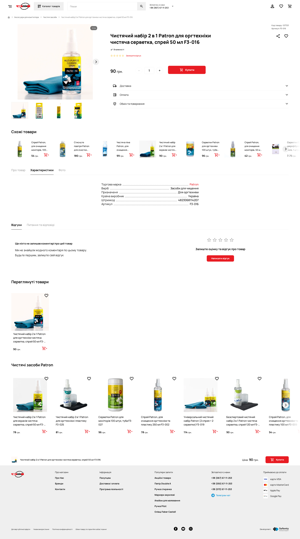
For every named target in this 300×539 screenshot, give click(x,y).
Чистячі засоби (50, 17)
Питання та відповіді (40, 225)
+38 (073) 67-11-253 (221, 489)
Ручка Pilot (160, 506)
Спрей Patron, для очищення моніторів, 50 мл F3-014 (253, 148)
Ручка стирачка (163, 489)
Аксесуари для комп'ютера (26, 17)
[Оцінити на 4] (226, 239)
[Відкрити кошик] (289, 6)
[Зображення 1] (19, 110)
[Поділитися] (278, 36)
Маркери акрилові (165, 495)
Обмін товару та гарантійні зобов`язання (91, 529)
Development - (266, 529)
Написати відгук (220, 258)
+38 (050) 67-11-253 (221, 483)
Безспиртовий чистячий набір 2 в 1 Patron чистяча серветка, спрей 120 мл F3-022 (242, 422)
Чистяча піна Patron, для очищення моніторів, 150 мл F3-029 (124, 150)
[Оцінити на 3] (220, 239)
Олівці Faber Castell (165, 512)
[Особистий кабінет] (272, 6)
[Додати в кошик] (46, 154)
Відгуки (16, 225)
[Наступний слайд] (96, 62)
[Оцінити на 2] (214, 239)
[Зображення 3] (58, 110)
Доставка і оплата (109, 483)
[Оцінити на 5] (231, 239)
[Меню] (10, 6)
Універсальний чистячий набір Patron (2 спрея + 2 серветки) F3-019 (198, 420)
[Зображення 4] (78, 110)
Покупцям (105, 478)
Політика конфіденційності (62, 529)
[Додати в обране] (286, 36)
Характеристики (42, 170)
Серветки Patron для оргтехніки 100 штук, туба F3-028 (210, 148)
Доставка (125, 86)
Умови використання (41, 529)
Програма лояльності (111, 489)
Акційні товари (163, 478)
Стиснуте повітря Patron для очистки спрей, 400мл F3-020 (81, 150)
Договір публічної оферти (20, 529)
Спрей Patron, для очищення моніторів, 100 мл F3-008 (38, 148)
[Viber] (191, 529)
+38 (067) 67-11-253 (159, 8)
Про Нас (59, 478)
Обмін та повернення (132, 104)
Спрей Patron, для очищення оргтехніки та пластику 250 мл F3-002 (155, 420)
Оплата (124, 95)
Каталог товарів (51, 6)
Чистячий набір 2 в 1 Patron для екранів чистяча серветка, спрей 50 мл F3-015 (29, 422)
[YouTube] (183, 529)
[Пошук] (141, 6)
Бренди (59, 483)
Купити (189, 70)
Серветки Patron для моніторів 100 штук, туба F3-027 (115, 420)
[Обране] (281, 6)
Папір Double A (163, 483)
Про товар (18, 170)
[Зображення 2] (39, 110)
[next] (285, 149)
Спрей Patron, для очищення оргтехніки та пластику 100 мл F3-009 (283, 420)
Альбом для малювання (167, 500)
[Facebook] (176, 529)
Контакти (60, 489)
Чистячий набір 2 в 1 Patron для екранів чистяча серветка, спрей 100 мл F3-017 (167, 150)
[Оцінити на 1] (209, 239)
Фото (62, 170)
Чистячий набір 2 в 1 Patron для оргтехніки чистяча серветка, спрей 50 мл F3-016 (29, 339)
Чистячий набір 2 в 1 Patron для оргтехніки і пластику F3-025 (72, 420)
